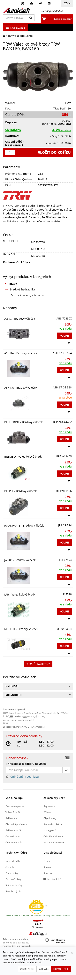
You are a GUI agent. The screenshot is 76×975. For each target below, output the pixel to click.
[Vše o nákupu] (57, 3)
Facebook (52, 879)
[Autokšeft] (4, 35)
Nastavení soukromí (54, 842)
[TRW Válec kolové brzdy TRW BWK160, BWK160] (38, 76)
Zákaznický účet (54, 798)
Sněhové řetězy (13, 885)
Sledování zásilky (52, 824)
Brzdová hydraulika (22, 289)
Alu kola (9, 866)
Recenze (48, 872)
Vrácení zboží (12, 812)
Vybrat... (44, 969)
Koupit (64, 335)
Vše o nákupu (14, 798)
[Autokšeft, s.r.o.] (16, 10)
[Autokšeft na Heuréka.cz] (38, 906)
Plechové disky (13, 879)
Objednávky (49, 818)
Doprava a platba (14, 806)
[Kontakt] (49, 3)
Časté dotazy (12, 836)
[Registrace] (32, 3)
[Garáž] (23, 3)
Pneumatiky (11, 872)
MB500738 (38, 242)
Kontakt (47, 866)
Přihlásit (47, 812)
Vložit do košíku (54, 152)
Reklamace (11, 818)
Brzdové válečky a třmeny (27, 295)
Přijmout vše (61, 969)
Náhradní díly (12, 860)
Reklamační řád (13, 830)
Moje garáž (49, 830)
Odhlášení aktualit (53, 836)
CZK (66, 3)
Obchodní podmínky (16, 824)
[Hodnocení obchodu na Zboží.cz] (38, 933)
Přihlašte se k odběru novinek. (26, 764)
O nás (46, 860)
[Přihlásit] (41, 3)
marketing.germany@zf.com (29, 716)
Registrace (49, 806)
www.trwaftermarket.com (17, 719)
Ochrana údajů (13, 842)
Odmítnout (27, 969)
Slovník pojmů (12, 891)
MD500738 (38, 249)
